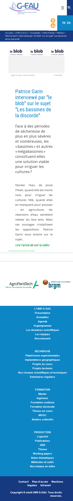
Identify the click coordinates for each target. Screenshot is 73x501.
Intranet (45, 485)
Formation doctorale (42, 407)
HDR (42, 445)
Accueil (9, 33)
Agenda (42, 321)
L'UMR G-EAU (42, 309)
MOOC (42, 415)
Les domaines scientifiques (42, 330)
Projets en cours (42, 364)
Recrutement (42, 338)
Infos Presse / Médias (53, 33)
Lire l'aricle (22, 245)
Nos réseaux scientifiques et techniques (42, 372)
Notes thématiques (42, 458)
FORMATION (42, 389)
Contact (23, 481)
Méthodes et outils (42, 462)
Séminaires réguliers (42, 377)
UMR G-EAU (21, 33)
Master (42, 394)
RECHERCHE (42, 351)
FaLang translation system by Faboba (21, 251)
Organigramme (42, 326)
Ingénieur (42, 398)
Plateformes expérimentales (42, 355)
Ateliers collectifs (42, 419)
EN (69, 23)
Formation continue (42, 402)
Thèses (42, 449)
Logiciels (42, 436)
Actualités (35, 33)
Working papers (42, 453)
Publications (42, 441)
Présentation (42, 313)
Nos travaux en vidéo (42, 466)
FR (64, 23)
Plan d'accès (40, 481)
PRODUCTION (42, 432)
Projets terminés (42, 368)
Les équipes (42, 334)
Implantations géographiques (42, 360)
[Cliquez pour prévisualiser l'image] (36, 54)
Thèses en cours (42, 411)
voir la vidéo (41, 245)
